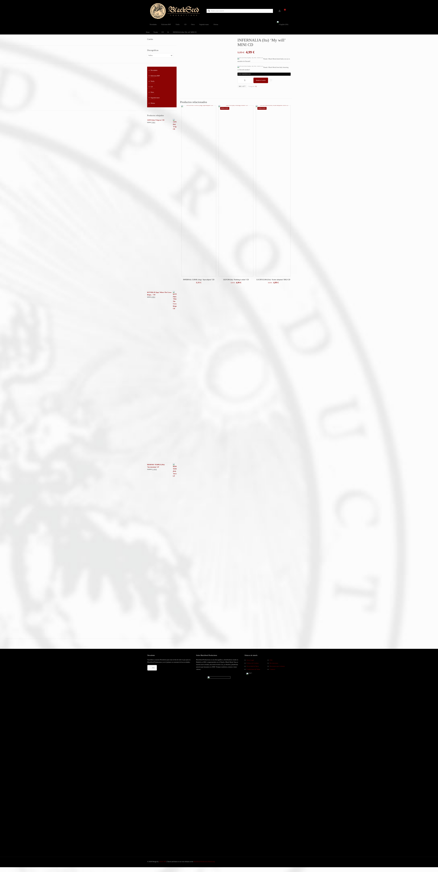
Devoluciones (274, 663)
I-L (168, 32)
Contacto (272, 669)
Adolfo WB (162, 861)
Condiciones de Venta (253, 669)
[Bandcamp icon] (287, 861)
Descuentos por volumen (277, 666)
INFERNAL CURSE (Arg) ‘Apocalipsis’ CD (198, 280)
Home (148, 32)
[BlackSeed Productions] (175, 11)
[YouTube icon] (283, 861)
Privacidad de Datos (252, 666)
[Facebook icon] (281, 861)
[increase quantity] (250, 80)
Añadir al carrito (261, 80)
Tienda (155, 32)
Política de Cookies (252, 663)
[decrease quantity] (240, 80)
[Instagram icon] (285, 861)
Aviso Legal (250, 660)
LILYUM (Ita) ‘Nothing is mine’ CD (236, 280)
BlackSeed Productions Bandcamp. (204, 861)
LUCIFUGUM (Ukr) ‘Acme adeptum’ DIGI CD (273, 280)
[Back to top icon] (427, 867)
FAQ (271, 660)
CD (163, 32)
